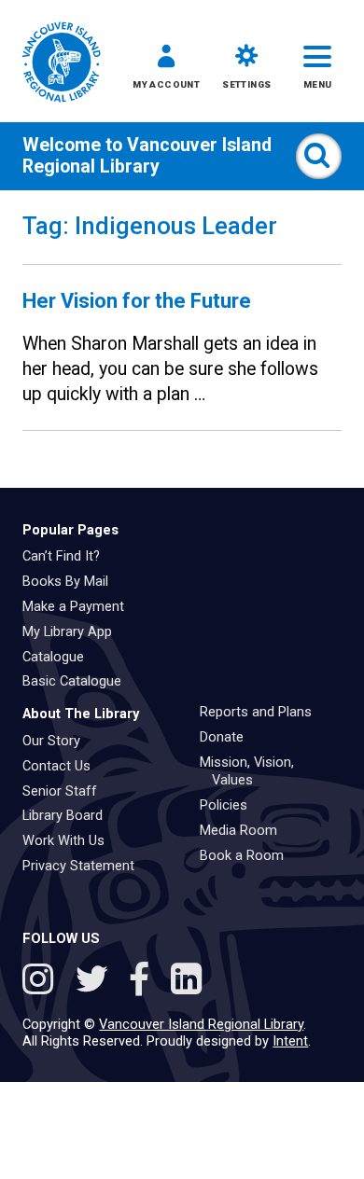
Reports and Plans (262, 711)
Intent (290, 1041)
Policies (230, 805)
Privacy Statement (85, 865)
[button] (166, 70)
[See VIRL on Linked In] (186, 982)
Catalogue (60, 656)
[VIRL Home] (61, 63)
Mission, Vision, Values (253, 771)
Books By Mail (72, 581)
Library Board (69, 815)
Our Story (58, 740)
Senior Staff (66, 791)
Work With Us (70, 840)
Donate (228, 736)
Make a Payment (80, 606)
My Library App (74, 631)
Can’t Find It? (68, 556)
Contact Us (63, 765)
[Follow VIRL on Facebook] (144, 982)
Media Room (245, 830)
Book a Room (248, 855)
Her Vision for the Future (136, 300)
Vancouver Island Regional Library (147, 155)
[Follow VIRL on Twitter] (96, 982)
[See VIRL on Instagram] (42, 982)
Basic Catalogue (78, 681)
